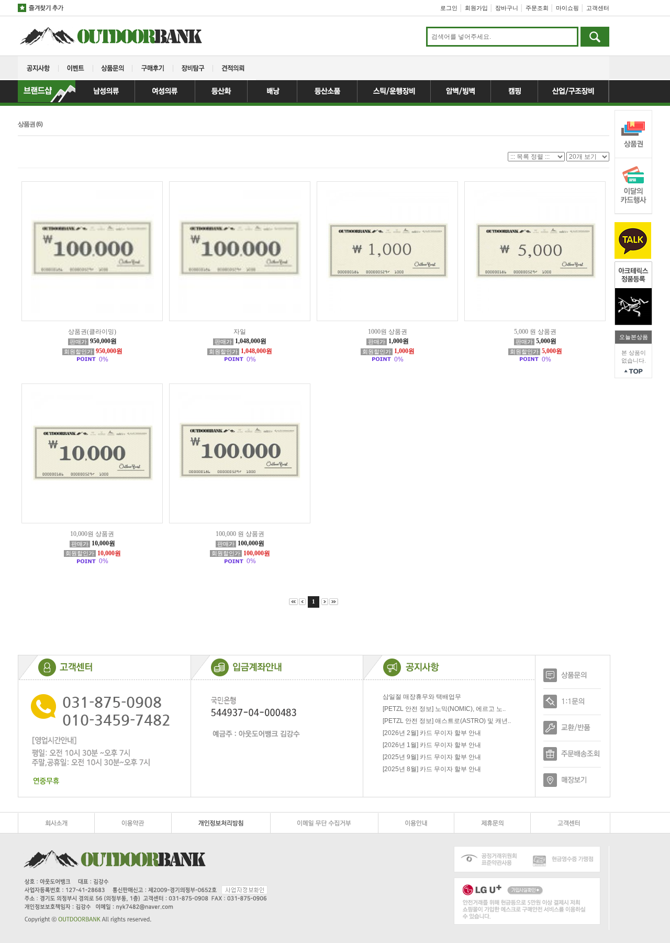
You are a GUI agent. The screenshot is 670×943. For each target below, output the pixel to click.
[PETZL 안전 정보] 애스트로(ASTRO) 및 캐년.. (447, 721)
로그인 (448, 8)
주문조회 (537, 8)
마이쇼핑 (567, 8)
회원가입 (476, 8)
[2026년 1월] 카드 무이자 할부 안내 (432, 745)
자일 (239, 331)
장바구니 (506, 8)
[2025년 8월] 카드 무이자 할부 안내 (432, 769)
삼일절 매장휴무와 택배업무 (422, 696)
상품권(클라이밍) (92, 331)
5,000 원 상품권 (535, 331)
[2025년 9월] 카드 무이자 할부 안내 (432, 757)
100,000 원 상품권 (240, 534)
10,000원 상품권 (92, 534)
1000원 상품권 (387, 331)
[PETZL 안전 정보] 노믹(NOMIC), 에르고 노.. (444, 708)
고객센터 (597, 8)
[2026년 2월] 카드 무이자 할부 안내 (432, 733)
